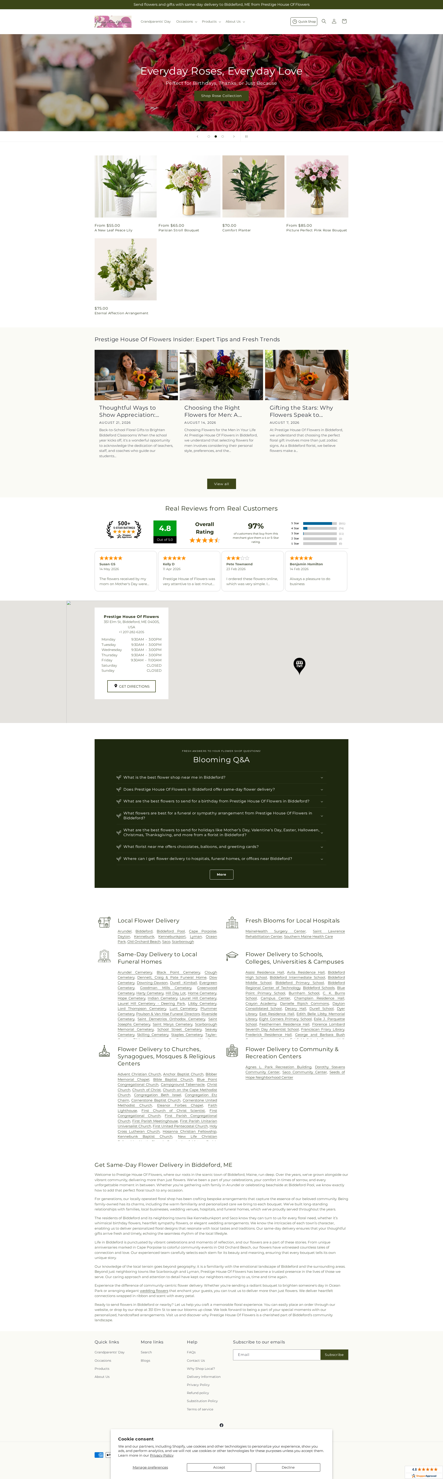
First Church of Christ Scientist (173, 1110)
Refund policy (198, 1393)
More (221, 874)
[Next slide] (234, 136)
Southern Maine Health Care (308, 936)
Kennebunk (144, 936)
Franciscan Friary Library (322, 1029)
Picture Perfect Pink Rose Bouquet (316, 230)
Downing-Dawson (152, 982)
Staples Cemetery (187, 1034)
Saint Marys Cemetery (172, 1024)
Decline (288, 1467)
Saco (166, 941)
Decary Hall (295, 1008)
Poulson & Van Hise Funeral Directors (168, 1014)
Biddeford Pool (171, 931)
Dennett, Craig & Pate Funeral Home (171, 977)
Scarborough (183, 941)
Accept (219, 1467)
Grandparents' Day (110, 1352)
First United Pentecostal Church (180, 1126)
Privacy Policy (162, 1455)
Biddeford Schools (319, 988)
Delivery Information (204, 1377)
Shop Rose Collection (221, 96)
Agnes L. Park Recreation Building (278, 1067)
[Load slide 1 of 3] (208, 136)
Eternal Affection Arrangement (121, 313)
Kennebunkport (172, 936)
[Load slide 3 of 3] (222, 136)
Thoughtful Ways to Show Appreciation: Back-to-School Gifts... (130, 411)
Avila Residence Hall (306, 972)
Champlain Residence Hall (319, 998)
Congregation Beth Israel (157, 1095)
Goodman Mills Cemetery (166, 988)
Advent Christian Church (139, 1074)
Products (102, 1369)
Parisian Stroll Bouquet (179, 230)
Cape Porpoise (202, 931)
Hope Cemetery (131, 998)
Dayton (124, 936)
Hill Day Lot (176, 993)
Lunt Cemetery (183, 1008)
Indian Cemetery (162, 998)
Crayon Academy (261, 1003)
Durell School (321, 1008)
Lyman (196, 936)
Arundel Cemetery (135, 972)
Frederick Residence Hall (268, 1034)
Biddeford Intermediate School (297, 977)
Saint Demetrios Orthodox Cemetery (171, 1019)
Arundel (125, 931)
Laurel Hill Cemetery (198, 998)
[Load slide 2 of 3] (215, 136)
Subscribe (334, 1354)
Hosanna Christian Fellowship (189, 1131)
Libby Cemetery (202, 1003)
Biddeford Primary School (299, 982)
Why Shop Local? (201, 1369)
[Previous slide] (197, 136)
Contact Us (196, 1360)
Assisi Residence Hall (264, 972)
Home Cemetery (202, 993)
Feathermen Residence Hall (284, 1024)
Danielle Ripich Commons (304, 1003)
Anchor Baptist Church (183, 1074)
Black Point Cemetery (178, 972)
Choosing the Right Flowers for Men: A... (213, 411)
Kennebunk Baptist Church (145, 1136)
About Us (102, 1377)
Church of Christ (146, 1090)
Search (146, 1352)
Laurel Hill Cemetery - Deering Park (151, 1003)
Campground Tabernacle (183, 1084)
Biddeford (144, 931)
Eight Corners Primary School (285, 1019)
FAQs (191, 1352)
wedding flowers (154, 1290)
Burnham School (304, 993)
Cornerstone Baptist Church (155, 1100)
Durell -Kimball (183, 982)
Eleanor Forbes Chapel (180, 1105)
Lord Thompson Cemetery (142, 1008)
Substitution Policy (202, 1401)
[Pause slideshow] (245, 136)
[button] (186, 21)
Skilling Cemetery (152, 1034)
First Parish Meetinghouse (155, 1121)
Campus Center (275, 998)
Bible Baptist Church (173, 1079)
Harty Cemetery (150, 993)
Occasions (103, 1360)
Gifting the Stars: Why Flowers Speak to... (301, 411)
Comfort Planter (236, 230)
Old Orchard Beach (144, 941)
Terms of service (200, 1409)
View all (221, 484)
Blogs (145, 1360)
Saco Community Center (304, 1072)
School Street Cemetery (179, 1029)
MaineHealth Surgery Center (275, 931)
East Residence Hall (276, 1014)
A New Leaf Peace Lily (114, 230)
